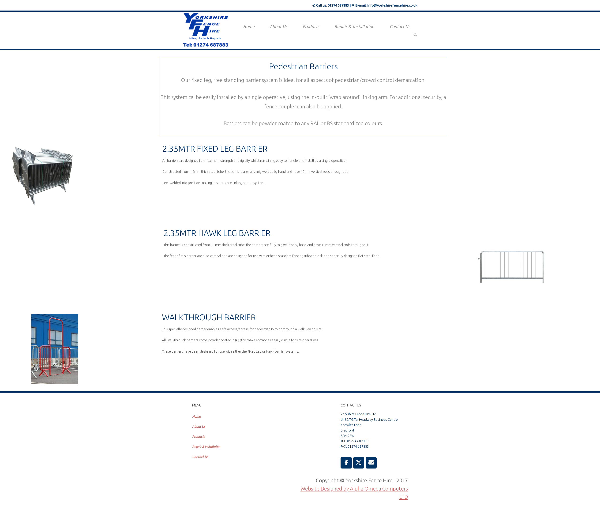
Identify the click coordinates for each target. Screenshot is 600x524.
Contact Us (400, 26)
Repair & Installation (354, 26)
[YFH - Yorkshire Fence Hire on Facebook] (346, 463)
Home (249, 26)
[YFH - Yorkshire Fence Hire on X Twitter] (358, 463)
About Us (278, 26)
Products (311, 26)
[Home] (207, 29)
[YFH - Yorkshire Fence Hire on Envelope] (371, 463)
